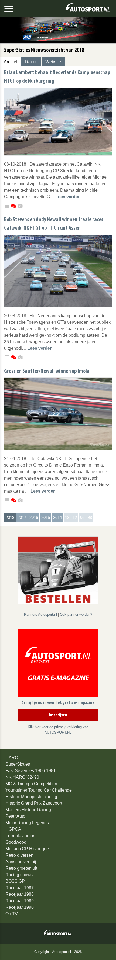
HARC (11, 757)
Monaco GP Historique (27, 848)
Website (53, 61)
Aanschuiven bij (20, 861)
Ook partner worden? (76, 614)
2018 (10, 517)
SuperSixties (17, 764)
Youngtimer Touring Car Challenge (38, 790)
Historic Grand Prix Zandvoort (33, 803)
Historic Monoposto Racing (31, 796)
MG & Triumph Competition (31, 783)
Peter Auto (15, 816)
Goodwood (15, 842)
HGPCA (13, 829)
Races (31, 61)
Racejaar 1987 (19, 887)
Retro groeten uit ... (23, 868)
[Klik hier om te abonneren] (58, 664)
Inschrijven (58, 715)
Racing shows (19, 874)
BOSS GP (15, 881)
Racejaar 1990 (19, 907)
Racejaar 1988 (19, 894)
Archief (10, 61)
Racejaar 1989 (19, 900)
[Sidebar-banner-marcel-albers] (58, 570)
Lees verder (67, 196)
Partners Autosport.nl (41, 614)
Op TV (11, 913)
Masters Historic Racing (28, 809)
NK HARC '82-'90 (22, 777)
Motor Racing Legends (27, 822)
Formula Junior (19, 835)
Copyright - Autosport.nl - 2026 (58, 952)
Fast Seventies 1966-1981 (30, 770)
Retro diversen (19, 855)
